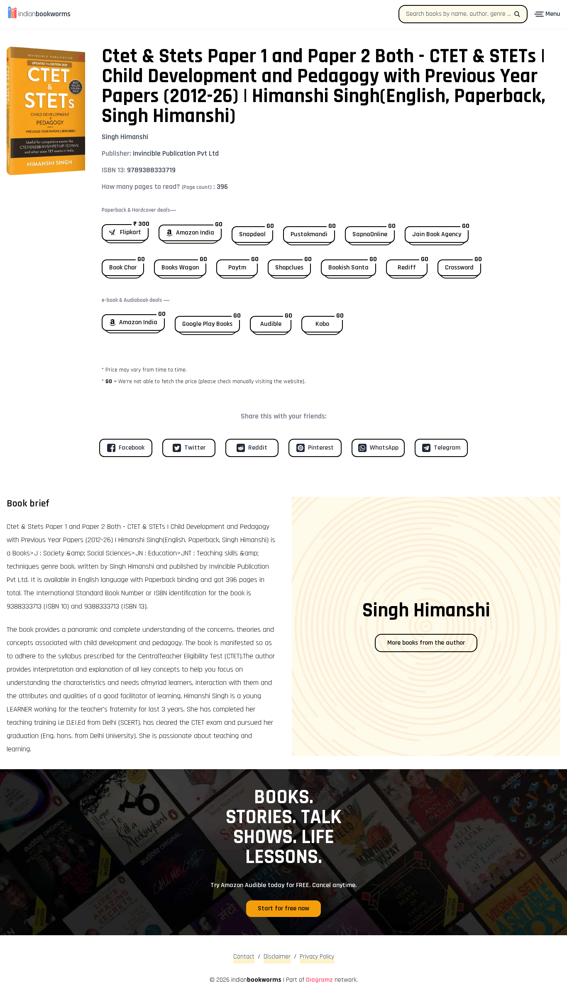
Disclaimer (277, 956)
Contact (243, 956)
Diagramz (319, 979)
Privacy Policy (317, 956)
